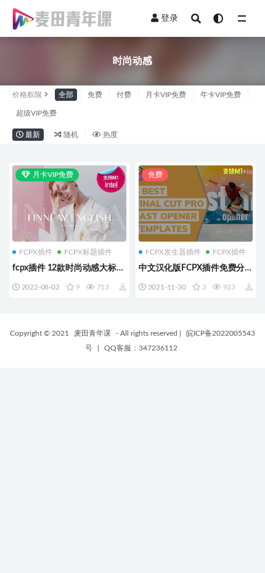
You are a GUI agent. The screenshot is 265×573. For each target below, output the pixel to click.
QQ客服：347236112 (140, 348)
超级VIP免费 (36, 113)
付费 (123, 94)
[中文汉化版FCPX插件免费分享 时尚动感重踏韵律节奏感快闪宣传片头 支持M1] (196, 203)
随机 (70, 134)
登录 (169, 18)
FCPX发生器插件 (173, 252)
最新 (31, 134)
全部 (66, 94)
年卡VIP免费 (220, 94)
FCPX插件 (35, 252)
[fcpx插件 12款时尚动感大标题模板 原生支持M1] (69, 204)
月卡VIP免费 (165, 94)
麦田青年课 (92, 333)
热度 (109, 134)
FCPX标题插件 (88, 252)
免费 (95, 94)
